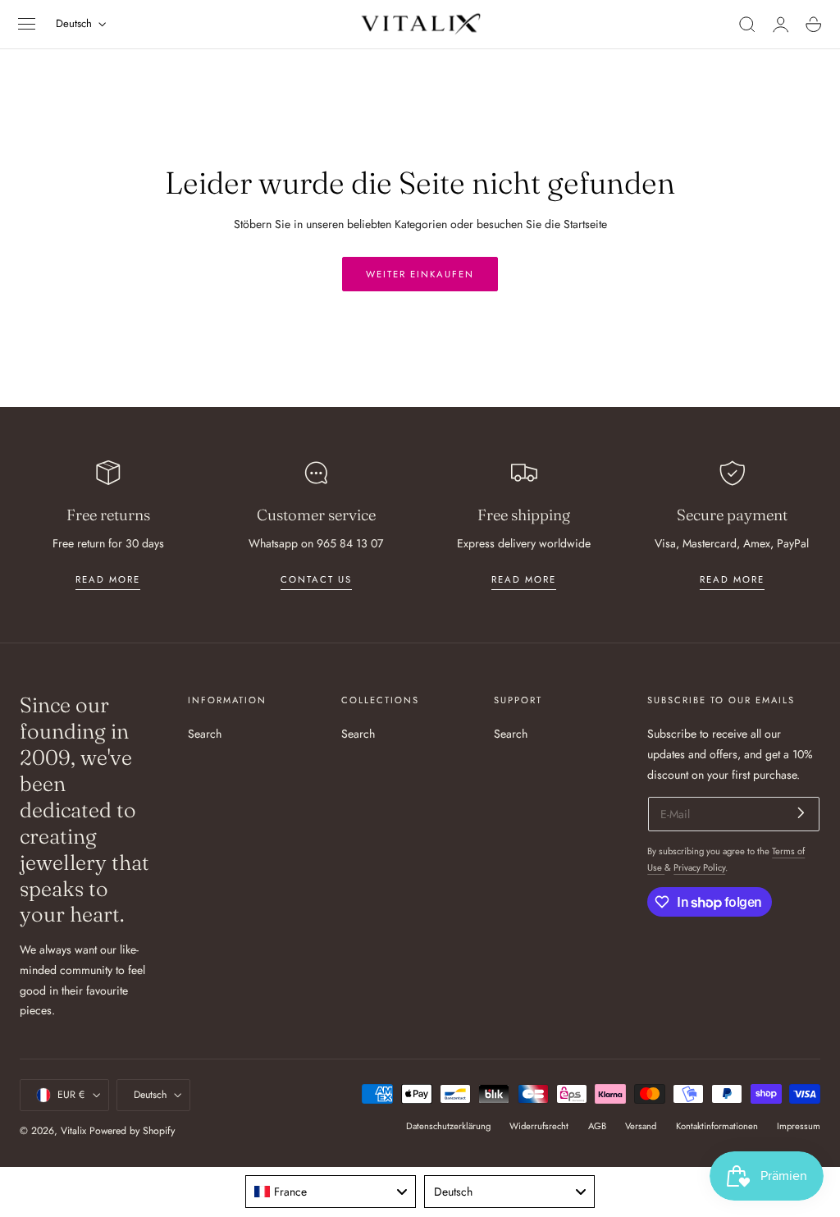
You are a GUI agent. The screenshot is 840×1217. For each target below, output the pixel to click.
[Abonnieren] (801, 813)
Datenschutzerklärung (448, 1125)
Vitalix (73, 1130)
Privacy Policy (699, 867)
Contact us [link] (316, 579)
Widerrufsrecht (538, 1125)
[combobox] (330, 1191)
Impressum (798, 1125)
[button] (27, 24)
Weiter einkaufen (420, 274)
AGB (597, 1125)
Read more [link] (107, 579)
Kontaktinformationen (717, 1125)
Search (204, 733)
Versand (640, 1125)
